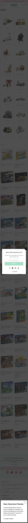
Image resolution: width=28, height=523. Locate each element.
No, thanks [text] (15, 271)
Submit (14, 263)
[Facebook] (9, 268)
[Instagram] (12, 268)
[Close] (26, 249)
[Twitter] (18, 268)
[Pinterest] (15, 268)
